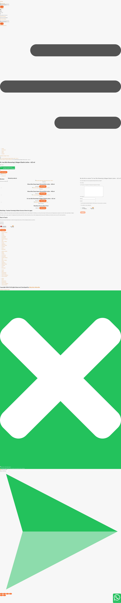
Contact (3, 153)
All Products (4, 149)
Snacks (3, 242)
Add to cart (3, 172)
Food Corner (4, 236)
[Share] (7, 593)
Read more (43, 208)
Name (81, 198)
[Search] (2, 7)
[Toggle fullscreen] (4, 593)
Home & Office (4, 245)
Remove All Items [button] (3, 16)
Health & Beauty (5, 159)
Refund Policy (4, 273)
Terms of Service (4, 276)
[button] (60, 86)
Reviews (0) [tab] (3, 175)
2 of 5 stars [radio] (86, 184)
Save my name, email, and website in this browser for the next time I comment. (93, 203)
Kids (2, 240)
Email (81, 200)
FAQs (3, 152)
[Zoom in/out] (1, 593)
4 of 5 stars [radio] (94, 184)
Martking (1, 1)
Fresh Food (3, 237)
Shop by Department (3, 25)
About (3, 151)
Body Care (10, 159)
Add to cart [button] (43, 186)
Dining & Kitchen (4, 232)
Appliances (3, 244)
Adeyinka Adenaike (34, 287)
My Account (2, 8)
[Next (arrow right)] (4, 595)
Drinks (3, 233)
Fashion (3, 235)
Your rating (82, 182)
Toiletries (3, 246)
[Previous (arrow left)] (1, 595)
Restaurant (3, 249)
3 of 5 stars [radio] (90, 184)
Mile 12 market (4, 241)
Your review (82, 196)
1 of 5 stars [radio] (82, 184)
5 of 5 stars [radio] (98, 184)
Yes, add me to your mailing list (86, 205)
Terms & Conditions (5, 275)
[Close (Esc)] (10, 593)
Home (3, 148)
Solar (3, 247)
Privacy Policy (4, 272)
